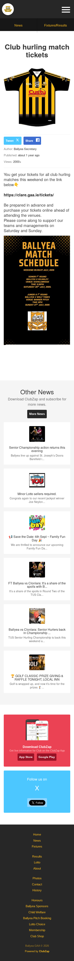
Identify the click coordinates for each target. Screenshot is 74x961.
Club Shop (37, 936)
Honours (37, 900)
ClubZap (44, 951)
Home (37, 834)
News (18, 25)
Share (29, 141)
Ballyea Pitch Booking (37, 918)
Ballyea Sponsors (37, 906)
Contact (37, 884)
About (37, 868)
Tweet (10, 141)
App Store (26, 757)
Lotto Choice (37, 924)
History (37, 890)
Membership (37, 930)
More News (37, 414)
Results (37, 856)
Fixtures (37, 846)
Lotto (37, 862)
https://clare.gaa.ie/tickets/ (29, 195)
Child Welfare (37, 912)
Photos (37, 878)
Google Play (46, 757)
